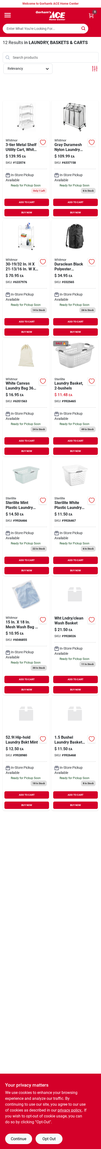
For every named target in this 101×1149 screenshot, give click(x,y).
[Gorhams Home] (50, 15)
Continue (18, 1139)
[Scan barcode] (94, 28)
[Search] (83, 28)
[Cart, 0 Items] (91, 15)
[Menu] (7, 15)
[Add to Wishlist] (43, 142)
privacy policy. (70, 1110)
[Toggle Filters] (95, 68)
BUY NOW (26, 212)
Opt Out (49, 1139)
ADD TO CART (27, 202)
